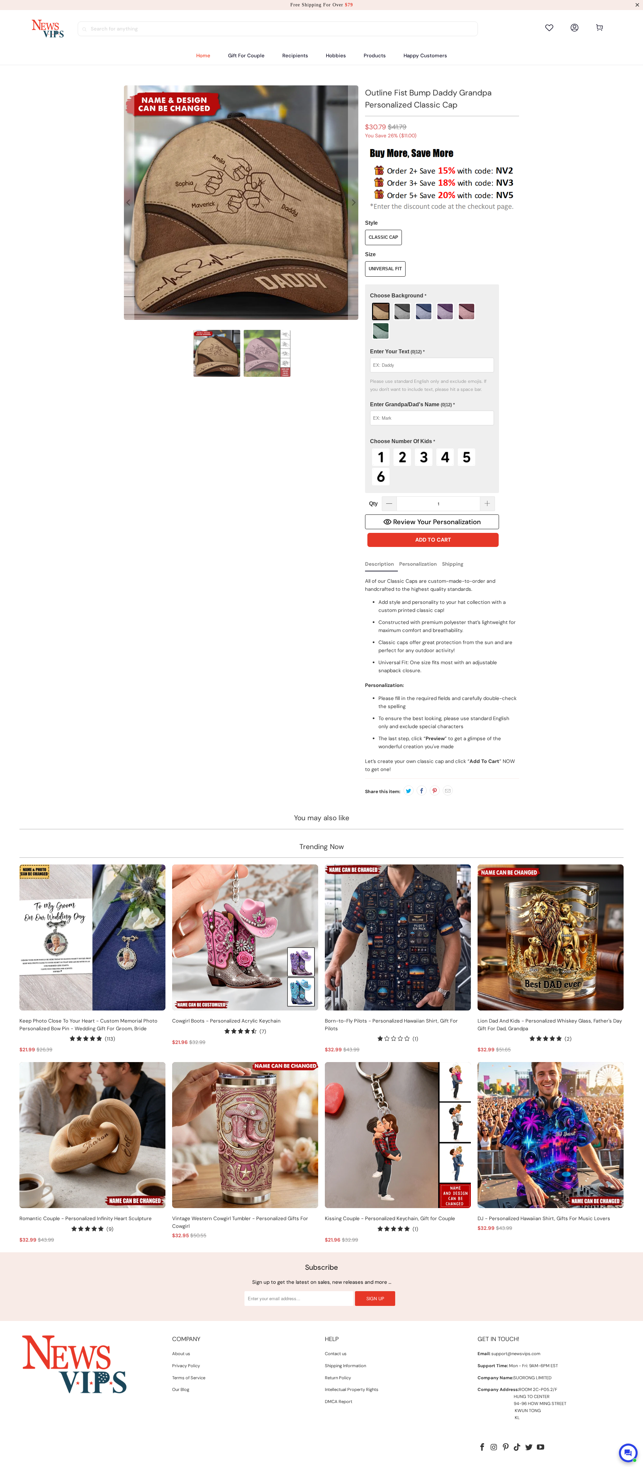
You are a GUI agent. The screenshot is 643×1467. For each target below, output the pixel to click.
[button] (295, 56)
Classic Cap (383, 237)
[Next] (353, 202)
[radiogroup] (432, 321)
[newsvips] (47, 29)
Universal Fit (385, 268)
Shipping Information (345, 1366)
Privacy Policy (186, 1366)
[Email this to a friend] (448, 790)
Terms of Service (188, 1378)
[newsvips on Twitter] (529, 1447)
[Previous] (129, 202)
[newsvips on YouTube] (540, 1447)
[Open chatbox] (628, 1453)
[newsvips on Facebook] (483, 1447)
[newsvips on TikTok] (517, 1447)
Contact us (336, 1353)
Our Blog (180, 1389)
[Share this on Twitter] (409, 790)
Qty (373, 503)
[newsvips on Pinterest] (506, 1447)
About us (181, 1353)
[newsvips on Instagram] (494, 1447)
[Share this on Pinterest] (435, 790)
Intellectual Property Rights (351, 1389)
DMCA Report (338, 1401)
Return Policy (338, 1378)
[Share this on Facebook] (422, 790)
